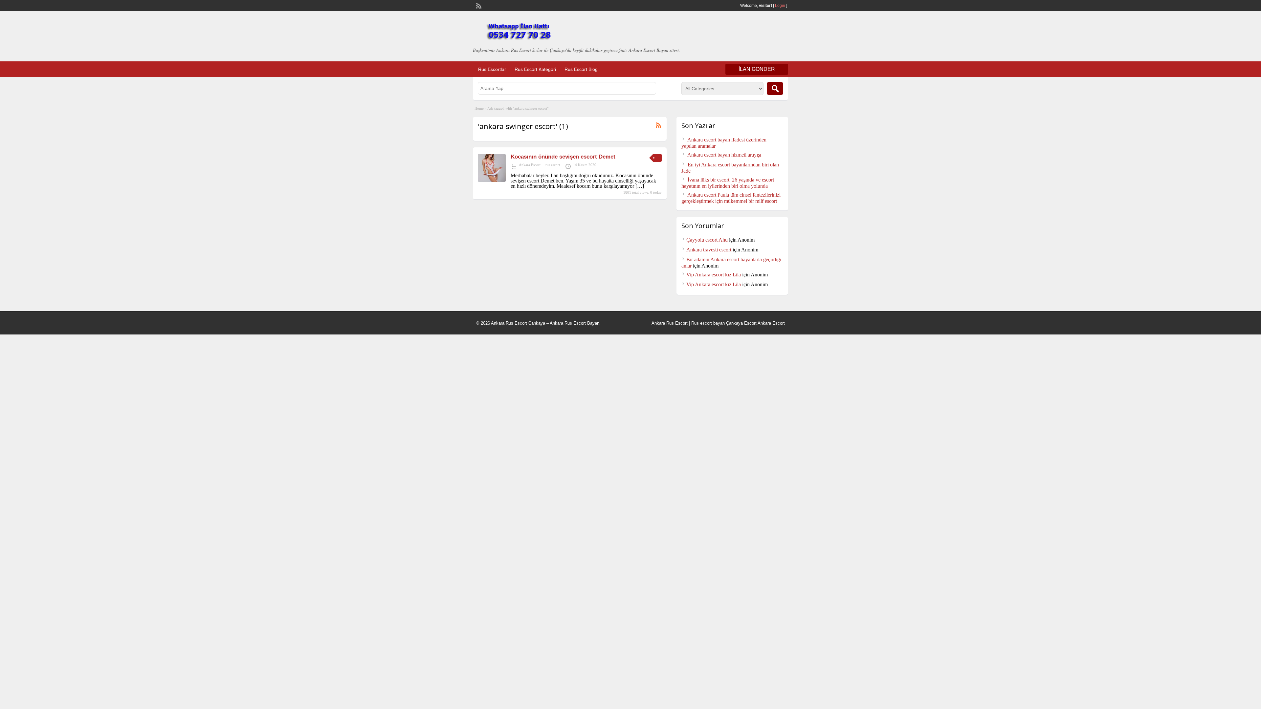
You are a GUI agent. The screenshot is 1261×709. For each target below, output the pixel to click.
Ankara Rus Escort (670, 323)
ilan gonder (757, 69)
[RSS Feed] (478, 5)
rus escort (552, 165)
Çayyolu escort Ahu (707, 240)
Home (479, 108)
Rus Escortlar (492, 69)
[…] (639, 186)
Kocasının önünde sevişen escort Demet (563, 157)
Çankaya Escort (741, 323)
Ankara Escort (530, 165)
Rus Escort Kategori (535, 69)
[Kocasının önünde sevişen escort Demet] (492, 180)
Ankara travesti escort (708, 249)
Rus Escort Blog (581, 69)
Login (780, 5)
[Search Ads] (775, 88)
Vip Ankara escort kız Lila (713, 274)
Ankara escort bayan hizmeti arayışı (724, 155)
